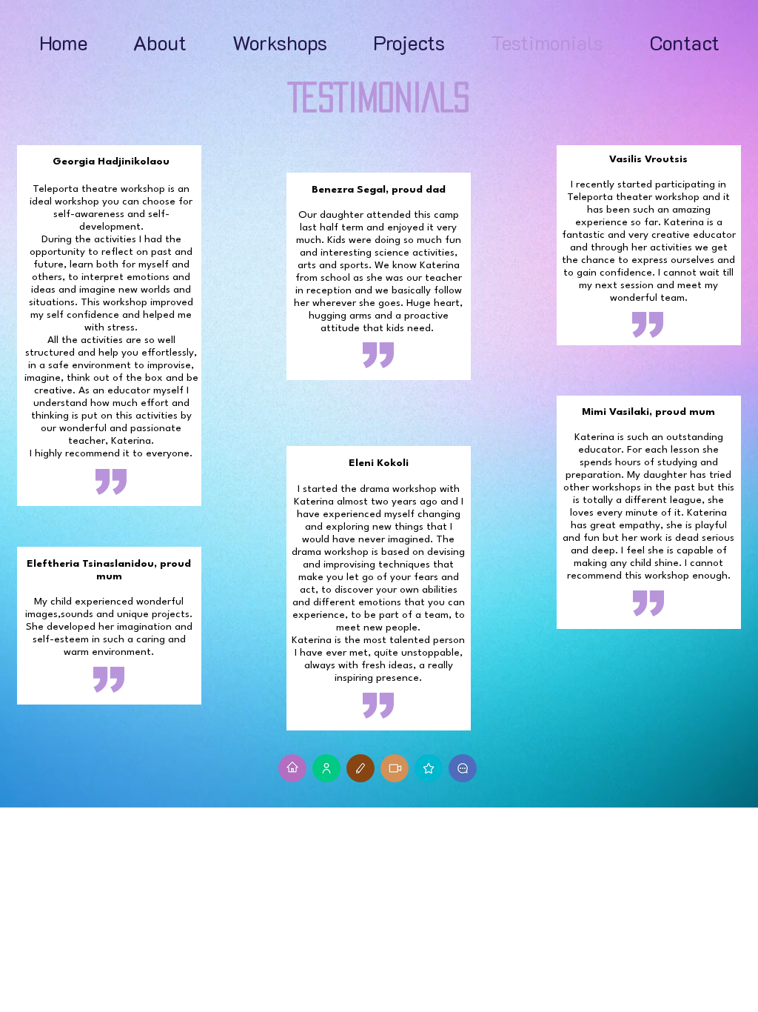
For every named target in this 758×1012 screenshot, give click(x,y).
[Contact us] (463, 768)
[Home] (292, 768)
